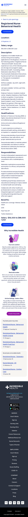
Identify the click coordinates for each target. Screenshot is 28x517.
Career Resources (14, 434)
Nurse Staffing (14, 467)
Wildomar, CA (8, 365)
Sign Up (14, 420)
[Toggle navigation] (25, 5)
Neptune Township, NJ (10, 329)
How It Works (14, 416)
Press (14, 493)
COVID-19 (14, 470)
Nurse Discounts (14, 441)
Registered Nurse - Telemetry (13, 357)
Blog (14, 496)
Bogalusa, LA (6, 41)
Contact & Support (14, 486)
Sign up (14, 456)
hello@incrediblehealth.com (14, 393)
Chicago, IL (7, 338)
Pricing (14, 460)
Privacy (18, 511)
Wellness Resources (14, 438)
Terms (9, 511)
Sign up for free (4, 14)
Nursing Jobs (14, 423)
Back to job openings (10, 19)
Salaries (14, 430)
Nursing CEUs (14, 427)
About (14, 478)
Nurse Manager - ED (9, 363)
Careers (14, 482)
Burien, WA (7, 374)
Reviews (14, 463)
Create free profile (13, 313)
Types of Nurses (14, 445)
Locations (14, 489)
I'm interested (7, 31)
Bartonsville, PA (8, 359)
